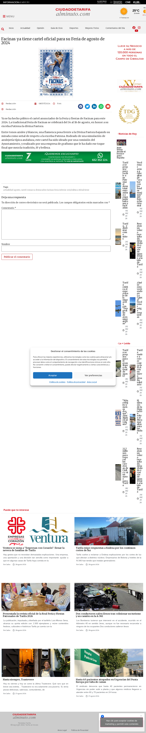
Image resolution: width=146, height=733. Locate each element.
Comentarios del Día (115, 28)
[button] (2, 29)
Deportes (73, 28)
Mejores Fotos (92, 28)
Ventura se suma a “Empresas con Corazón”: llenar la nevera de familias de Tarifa (33, 549)
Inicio (11, 28)
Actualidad (25, 28)
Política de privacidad (76, 382)
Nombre (5, 244)
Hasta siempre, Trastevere (18, 679)
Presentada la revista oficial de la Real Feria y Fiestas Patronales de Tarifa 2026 (33, 615)
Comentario (8, 208)
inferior (62, 190)
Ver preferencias (93, 375)
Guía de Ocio (57, 28)
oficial (81, 190)
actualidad (8, 190)
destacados (41, 190)
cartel (23, 190)
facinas (50, 190)
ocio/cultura (72, 190)
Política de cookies (57, 382)
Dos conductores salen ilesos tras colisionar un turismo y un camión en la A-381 (108, 615)
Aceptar (52, 375)
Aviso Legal (92, 382)
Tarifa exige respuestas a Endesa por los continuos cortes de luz (105, 549)
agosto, (17, 190)
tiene (86, 190)
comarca (31, 190)
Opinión (40, 28)
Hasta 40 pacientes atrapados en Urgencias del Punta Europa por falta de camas (107, 680)
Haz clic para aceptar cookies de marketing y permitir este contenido (121, 722)
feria (56, 190)
